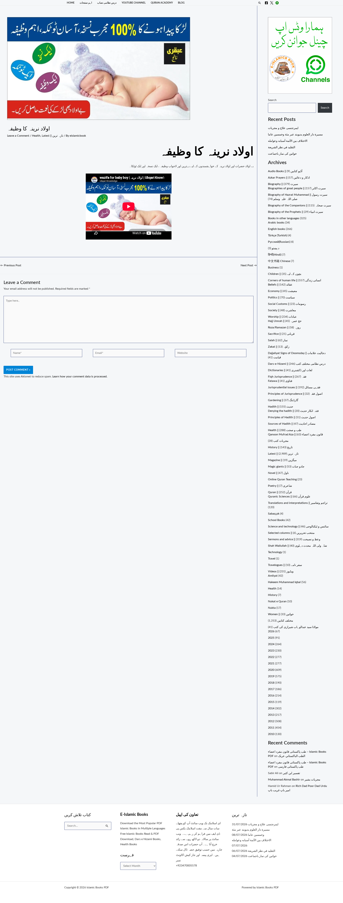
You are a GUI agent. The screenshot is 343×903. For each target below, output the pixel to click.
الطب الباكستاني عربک (291, 756)
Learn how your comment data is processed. (79, 376)
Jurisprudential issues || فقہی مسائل (294, 387)
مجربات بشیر (312, 779)
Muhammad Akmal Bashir (284, 779)
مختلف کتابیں (285, 620)
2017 (271, 689)
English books (276, 229)
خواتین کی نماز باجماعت (282, 153)
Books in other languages (283, 218)
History (272, 595)
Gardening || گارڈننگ (283, 400)
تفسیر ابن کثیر (291, 773)
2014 (271, 708)
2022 (271, 657)
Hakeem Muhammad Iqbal (284, 582)
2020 (271, 669)
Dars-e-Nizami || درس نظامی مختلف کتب (296, 363)
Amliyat (273, 575)
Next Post (249, 265)
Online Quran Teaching (282, 479)
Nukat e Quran (277, 601)
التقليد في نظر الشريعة (281, 147)
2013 (271, 714)
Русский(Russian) (279, 241)
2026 (271, 631)
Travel (271, 558)
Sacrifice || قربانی (281, 333)
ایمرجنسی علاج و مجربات (283, 128)
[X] (271, 2)
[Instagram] (277, 2)
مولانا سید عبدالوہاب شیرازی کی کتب (296, 627)
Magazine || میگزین (282, 460)
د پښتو (275, 248)
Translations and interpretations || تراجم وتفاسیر (297, 503)
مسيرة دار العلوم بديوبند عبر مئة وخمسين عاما (295, 134)
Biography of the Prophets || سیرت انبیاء (295, 211)
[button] (259, 2)
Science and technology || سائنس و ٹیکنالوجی (298, 526)
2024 (271, 644)
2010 (271, 734)
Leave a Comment (18, 135)
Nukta (272, 607)
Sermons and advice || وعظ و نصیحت (294, 539)
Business (273, 267)
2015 (271, 702)
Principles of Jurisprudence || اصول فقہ (295, 393)
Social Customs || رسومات (287, 303)
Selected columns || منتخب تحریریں (291, 532)
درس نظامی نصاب (106, 2)
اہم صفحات (86, 2)
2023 (271, 650)
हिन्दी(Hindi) (274, 254)
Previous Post (10, 265)
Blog (181, 2)
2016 (271, 695)
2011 (271, 727)
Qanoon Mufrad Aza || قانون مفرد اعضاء (295, 434)
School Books (276, 520)
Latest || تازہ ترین (52, 135)
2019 (271, 676)
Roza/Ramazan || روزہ (284, 327)
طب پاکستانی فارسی (291, 766)
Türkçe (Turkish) (277, 235)
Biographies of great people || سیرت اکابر (297, 188)
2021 (271, 663)
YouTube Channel (134, 2)
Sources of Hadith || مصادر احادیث (291, 423)
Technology (275, 552)
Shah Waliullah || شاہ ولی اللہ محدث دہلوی (297, 545)
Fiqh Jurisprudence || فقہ (287, 376)
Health (36, 135)
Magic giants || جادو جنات (286, 466)
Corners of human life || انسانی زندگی (294, 280)
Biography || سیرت (283, 184)
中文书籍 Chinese (279, 261)
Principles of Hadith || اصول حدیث (291, 417)
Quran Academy (162, 2)
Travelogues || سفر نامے (285, 565)
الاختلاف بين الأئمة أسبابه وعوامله (287, 140)
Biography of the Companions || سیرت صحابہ (299, 205)
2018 (271, 682)
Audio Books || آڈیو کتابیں (285, 171)
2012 (271, 721)
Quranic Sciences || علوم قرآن (289, 496)
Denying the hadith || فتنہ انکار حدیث (293, 410)
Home (70, 2)
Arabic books (276, 222)
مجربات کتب (281, 440)
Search (272, 100)
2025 (271, 637)
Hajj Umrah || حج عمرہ (285, 321)
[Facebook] (266, 2)
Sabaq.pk (273, 513)
